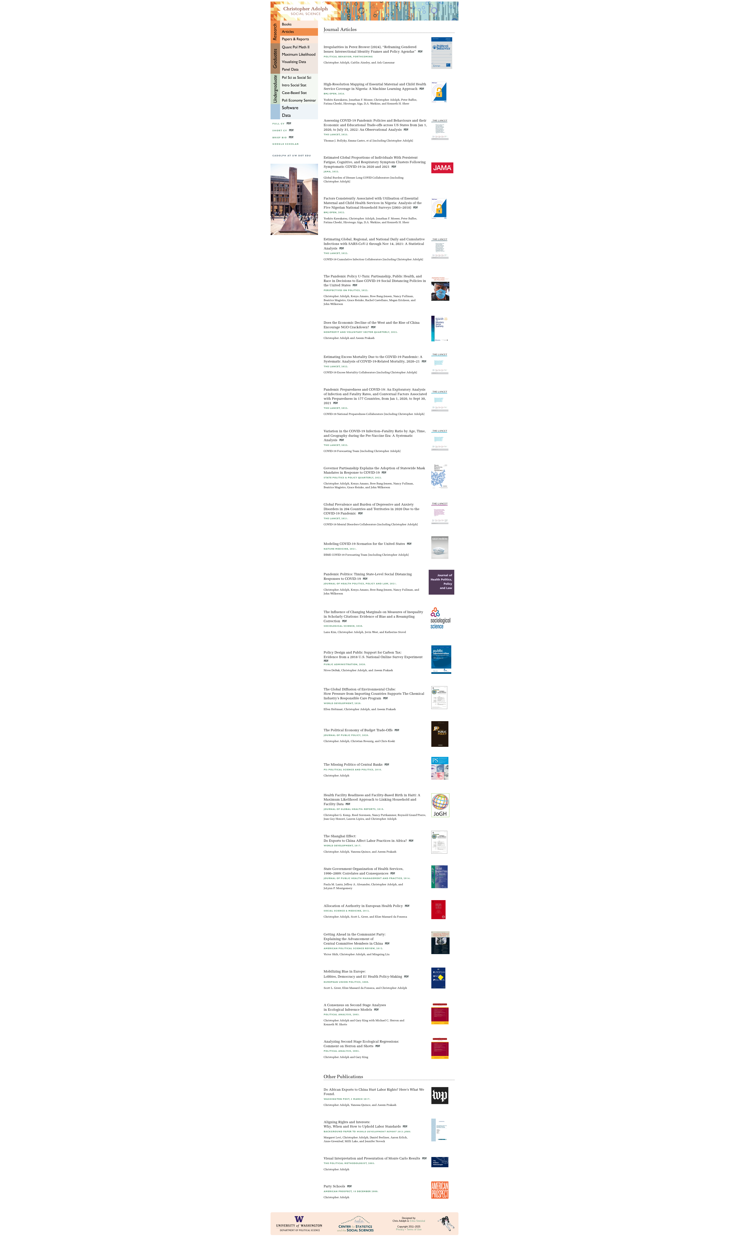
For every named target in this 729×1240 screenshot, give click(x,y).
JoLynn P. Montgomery (338, 888)
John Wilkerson (333, 304)
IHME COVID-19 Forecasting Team (345, 555)
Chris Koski (387, 741)
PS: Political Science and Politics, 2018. (353, 769)
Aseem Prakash (365, 338)
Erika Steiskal (417, 1220)
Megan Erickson (399, 300)
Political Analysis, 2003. (342, 1014)
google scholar (285, 144)
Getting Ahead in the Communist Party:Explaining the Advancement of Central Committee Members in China (355, 939)
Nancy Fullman (403, 296)
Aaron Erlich (399, 1137)
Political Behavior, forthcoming (348, 56)
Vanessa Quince (360, 852)
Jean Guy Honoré (334, 819)
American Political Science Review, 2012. (353, 948)
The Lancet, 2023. (336, 134)
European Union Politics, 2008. (346, 982)
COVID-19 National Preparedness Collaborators (353, 414)
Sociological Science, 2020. (343, 626)
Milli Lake (351, 1141)
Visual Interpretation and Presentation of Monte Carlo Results (372, 1158)
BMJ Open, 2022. (334, 212)
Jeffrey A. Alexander (357, 884)
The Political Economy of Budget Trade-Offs (359, 730)
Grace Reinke (355, 300)
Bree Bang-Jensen (381, 296)
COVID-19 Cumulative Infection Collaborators (353, 259)
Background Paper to (367, 1131)
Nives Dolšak (332, 670)
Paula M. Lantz (333, 884)
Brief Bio (279, 137)
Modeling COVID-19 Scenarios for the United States (365, 544)
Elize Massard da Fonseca (391, 917)
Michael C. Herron (387, 1020)
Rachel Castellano (376, 300)
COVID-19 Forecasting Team (341, 451)
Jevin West (371, 632)
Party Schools (335, 1186)
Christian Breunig (362, 741)
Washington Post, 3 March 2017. (347, 1099)
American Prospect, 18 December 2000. (351, 1191)
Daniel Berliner (379, 1137)
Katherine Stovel (395, 632)
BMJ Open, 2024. (334, 94)
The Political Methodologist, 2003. (349, 1163)
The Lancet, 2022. (336, 253)
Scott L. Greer (359, 917)
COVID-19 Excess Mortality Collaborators (350, 372)
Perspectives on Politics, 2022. (346, 290)
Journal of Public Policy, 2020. (346, 735)
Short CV (279, 130)
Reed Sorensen (361, 815)
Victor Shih (331, 954)
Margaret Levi (332, 1137)
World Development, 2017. (342, 845)
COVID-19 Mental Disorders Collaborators (350, 524)
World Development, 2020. (342, 703)
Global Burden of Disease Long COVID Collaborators (356, 177)
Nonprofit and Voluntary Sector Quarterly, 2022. (361, 332)
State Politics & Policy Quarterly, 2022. (353, 477)
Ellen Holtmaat (333, 709)
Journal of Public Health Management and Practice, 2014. (367, 878)
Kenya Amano (359, 296)
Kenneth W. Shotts (335, 1024)
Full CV (278, 124)
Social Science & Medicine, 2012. (347, 911)
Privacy (400, 1229)
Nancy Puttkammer (384, 815)
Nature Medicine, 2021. (340, 549)
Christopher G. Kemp (337, 815)
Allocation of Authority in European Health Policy (364, 906)
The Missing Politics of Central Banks (353, 764)
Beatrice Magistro (335, 300)
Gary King (362, 1020)
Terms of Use (414, 1229)
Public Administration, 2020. (345, 664)
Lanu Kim (330, 632)
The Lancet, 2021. (336, 518)
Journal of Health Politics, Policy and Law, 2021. (360, 583)
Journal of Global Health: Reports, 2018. (354, 809)
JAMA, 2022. (331, 171)
